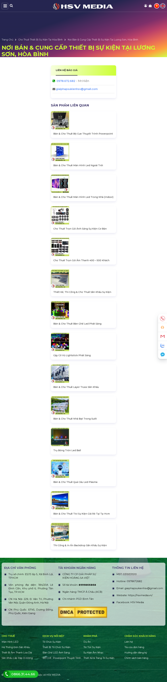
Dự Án (87, 641)
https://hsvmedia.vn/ (140, 595)
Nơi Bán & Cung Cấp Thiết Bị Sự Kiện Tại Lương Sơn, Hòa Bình (103, 39)
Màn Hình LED (10, 641)
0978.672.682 (66, 81)
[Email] (162, 336)
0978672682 (134, 581)
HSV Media (137, 602)
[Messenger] (162, 354)
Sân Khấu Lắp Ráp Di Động (17, 658)
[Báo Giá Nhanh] (162, 327)
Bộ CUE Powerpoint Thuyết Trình (62, 658)
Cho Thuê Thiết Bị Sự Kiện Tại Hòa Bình (40, 39)
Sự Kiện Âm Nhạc (93, 652)
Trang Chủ (7, 39)
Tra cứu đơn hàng (134, 647)
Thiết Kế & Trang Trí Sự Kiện (99, 658)
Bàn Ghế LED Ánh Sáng (56, 652)
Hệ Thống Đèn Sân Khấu (16, 647)
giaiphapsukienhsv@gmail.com (77, 89)
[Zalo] (162, 345)
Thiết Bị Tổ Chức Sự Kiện (56, 647)
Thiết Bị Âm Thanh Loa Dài (17, 652)
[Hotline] (162, 318)
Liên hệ (128, 641)
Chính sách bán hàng (136, 658)
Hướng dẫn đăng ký (135, 652)
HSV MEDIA (53, 674)
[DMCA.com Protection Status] (82, 613)
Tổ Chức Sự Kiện (52, 641)
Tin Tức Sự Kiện (92, 647)
